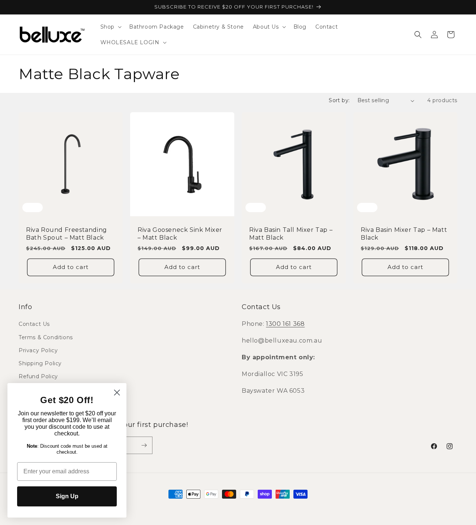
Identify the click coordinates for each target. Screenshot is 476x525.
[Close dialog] (116, 392)
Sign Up (67, 496)
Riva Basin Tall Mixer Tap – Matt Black (290, 233)
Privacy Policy (38, 350)
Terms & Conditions (46, 337)
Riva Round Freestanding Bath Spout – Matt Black (66, 233)
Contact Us (34, 324)
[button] (110, 27)
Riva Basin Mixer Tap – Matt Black (404, 233)
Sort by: (339, 100)
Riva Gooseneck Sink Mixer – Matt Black (180, 233)
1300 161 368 (285, 323)
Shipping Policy (40, 363)
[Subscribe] (144, 445)
